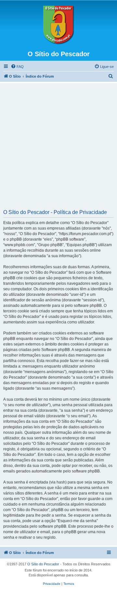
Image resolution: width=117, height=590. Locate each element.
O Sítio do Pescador (43, 564)
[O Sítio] (58, 25)
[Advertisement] (58, 148)
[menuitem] (17, 66)
